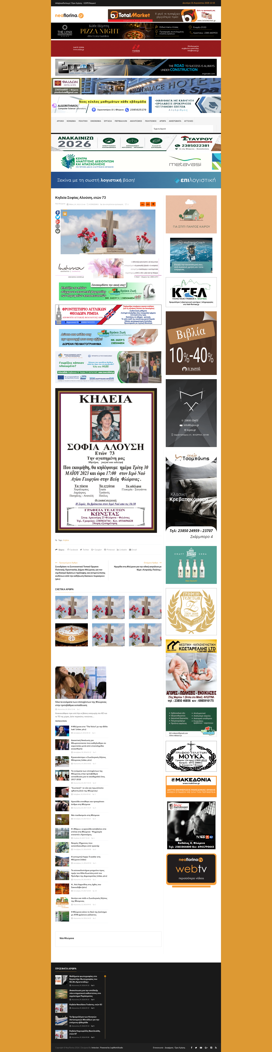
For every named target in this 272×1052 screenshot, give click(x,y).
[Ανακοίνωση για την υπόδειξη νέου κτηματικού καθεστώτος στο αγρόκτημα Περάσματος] (61, 994)
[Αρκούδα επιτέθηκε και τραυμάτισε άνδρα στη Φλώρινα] (62, 805)
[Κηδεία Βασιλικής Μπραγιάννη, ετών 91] (145, 635)
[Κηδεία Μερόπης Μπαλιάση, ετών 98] (108, 635)
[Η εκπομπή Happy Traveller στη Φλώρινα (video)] (62, 861)
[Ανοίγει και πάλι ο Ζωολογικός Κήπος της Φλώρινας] (62, 902)
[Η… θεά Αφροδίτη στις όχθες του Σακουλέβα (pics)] (62, 888)
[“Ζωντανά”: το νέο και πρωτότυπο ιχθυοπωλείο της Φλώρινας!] (62, 792)
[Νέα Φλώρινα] (69, 15)
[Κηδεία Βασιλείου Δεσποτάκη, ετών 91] (145, 607)
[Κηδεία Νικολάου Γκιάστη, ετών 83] (71, 607)
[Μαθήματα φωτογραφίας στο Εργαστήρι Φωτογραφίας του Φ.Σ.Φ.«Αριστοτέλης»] (61, 980)
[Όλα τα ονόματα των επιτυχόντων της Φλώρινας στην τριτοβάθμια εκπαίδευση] (80, 682)
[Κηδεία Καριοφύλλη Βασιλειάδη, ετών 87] (108, 607)
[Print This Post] (57, 231)
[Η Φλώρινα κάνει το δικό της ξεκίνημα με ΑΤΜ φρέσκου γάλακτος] (62, 916)
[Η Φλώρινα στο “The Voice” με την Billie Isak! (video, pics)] (62, 731)
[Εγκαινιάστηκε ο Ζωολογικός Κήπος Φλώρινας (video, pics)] (62, 761)
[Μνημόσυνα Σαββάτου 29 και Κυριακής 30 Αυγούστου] (71, 635)
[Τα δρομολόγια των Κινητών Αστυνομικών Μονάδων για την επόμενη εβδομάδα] (61, 1020)
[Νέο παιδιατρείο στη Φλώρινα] (62, 819)
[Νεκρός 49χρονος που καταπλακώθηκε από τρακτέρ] (62, 847)
